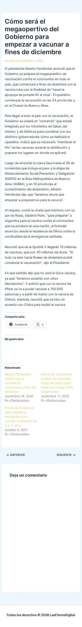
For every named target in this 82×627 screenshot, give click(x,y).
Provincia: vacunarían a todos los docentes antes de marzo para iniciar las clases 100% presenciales (57, 383)
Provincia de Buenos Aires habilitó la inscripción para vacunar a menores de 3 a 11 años (21, 416)
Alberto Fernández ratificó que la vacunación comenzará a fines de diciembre (20, 383)
